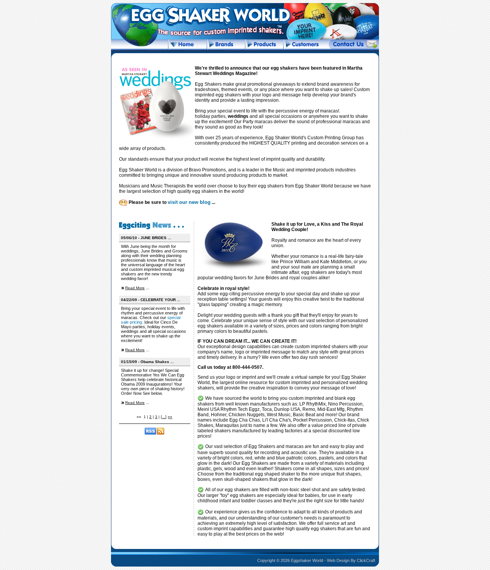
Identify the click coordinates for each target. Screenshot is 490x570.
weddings (238, 116)
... (163, 417)
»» (170, 417)
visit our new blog (189, 202)
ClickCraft (366, 560)
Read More (135, 288)
